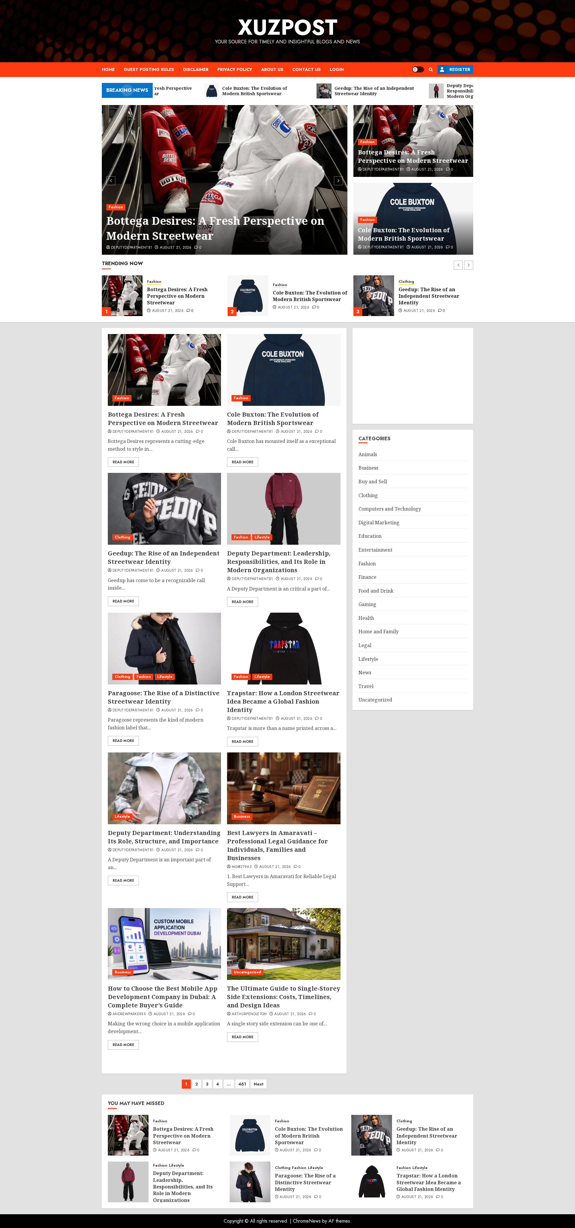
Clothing (280, 281)
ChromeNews (307, 1221)
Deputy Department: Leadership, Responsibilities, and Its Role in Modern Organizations (435, 297)
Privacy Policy (234, 69)
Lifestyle (422, 279)
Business (242, 816)
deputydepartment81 (131, 247)
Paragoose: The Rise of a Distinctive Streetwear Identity (164, 697)
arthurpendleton (249, 1014)
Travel (365, 686)
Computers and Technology (389, 509)
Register (460, 69)
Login (337, 69)
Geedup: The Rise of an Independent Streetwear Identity (303, 296)
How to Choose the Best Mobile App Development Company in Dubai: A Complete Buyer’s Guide (162, 996)
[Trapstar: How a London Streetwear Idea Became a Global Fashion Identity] (283, 648)
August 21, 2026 (175, 247)
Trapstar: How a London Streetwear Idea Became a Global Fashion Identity (283, 701)
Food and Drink (376, 591)
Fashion (116, 207)
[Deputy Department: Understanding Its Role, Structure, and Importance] (164, 788)
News (364, 672)
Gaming (367, 604)
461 (242, 1084)
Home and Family (378, 631)
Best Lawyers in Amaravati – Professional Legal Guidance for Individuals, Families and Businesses (277, 845)
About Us (272, 69)
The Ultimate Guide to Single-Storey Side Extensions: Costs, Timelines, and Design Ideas (283, 996)
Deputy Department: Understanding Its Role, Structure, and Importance (164, 837)
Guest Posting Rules (149, 69)
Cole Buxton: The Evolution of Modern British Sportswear (404, 234)
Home (108, 69)
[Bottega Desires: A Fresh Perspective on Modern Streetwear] (225, 180)
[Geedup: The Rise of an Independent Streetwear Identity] (248, 295)
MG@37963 (242, 867)
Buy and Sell (372, 481)
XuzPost (288, 27)
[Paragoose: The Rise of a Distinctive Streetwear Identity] (164, 648)
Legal (364, 645)
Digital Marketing (379, 522)
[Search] (431, 69)
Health (366, 618)
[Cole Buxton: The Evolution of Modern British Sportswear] (122, 295)
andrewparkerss (129, 1014)
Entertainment (375, 550)
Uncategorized (247, 972)
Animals (367, 454)
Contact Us (306, 69)
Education (370, 536)
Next (259, 1084)
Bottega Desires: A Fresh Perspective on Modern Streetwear (215, 228)
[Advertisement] (412, 376)
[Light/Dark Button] (418, 69)
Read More (123, 462)
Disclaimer (195, 69)
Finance (367, 577)
